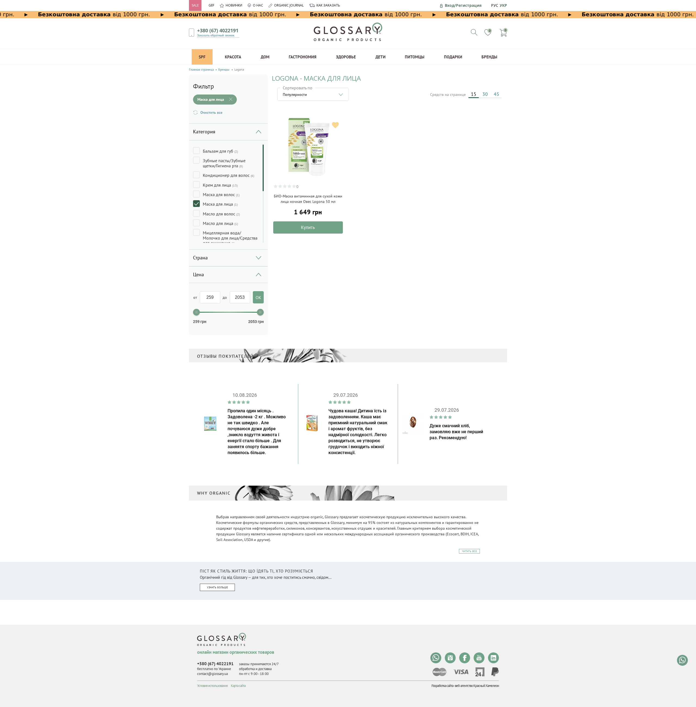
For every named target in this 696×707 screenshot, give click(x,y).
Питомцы (414, 56)
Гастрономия (302, 56)
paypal (495, 671)
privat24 (479, 671)
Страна (200, 257)
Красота (233, 56)
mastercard (439, 672)
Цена (198, 274)
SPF (202, 56)
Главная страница (201, 69)
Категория (204, 131)
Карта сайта (238, 685)
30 (485, 94)
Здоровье (346, 56)
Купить (308, 227)
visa (460, 672)
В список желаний (335, 125)
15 (473, 94)
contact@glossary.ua (212, 673)
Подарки (453, 56)
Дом (265, 56)
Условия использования (212, 685)
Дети (380, 56)
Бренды (489, 56)
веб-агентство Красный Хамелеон (477, 685)
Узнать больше (217, 587)
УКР (503, 5)
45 (496, 94)
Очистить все (211, 112)
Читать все (469, 551)
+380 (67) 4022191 (217, 30)
